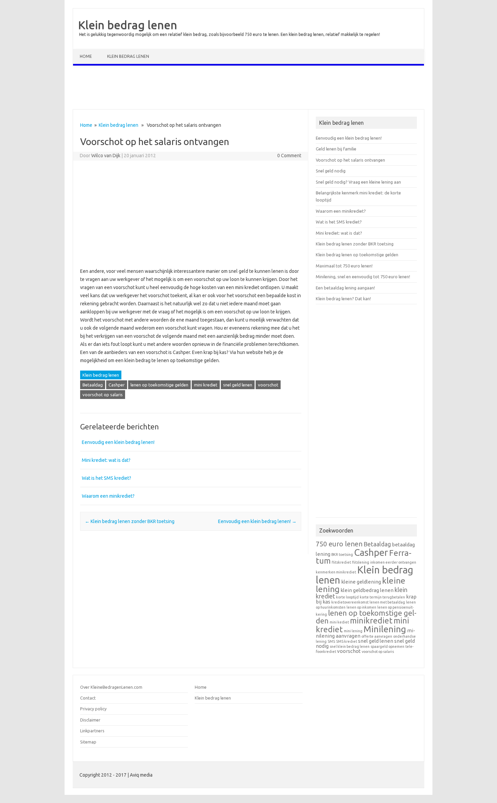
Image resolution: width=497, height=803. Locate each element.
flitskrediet (341, 562)
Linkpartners (92, 730)
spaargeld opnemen (387, 646)
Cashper (117, 384)
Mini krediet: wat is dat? (106, 460)
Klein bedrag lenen (127, 24)
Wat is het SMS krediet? (106, 478)
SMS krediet (346, 641)
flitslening (360, 562)
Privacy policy (93, 708)
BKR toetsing (342, 554)
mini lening (353, 631)
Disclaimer (90, 719)
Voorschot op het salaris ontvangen (350, 160)
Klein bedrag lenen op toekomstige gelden (357, 254)
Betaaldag (92, 384)
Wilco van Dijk (105, 155)
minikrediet (371, 620)
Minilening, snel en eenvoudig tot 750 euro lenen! (363, 276)
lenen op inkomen (361, 607)
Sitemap (88, 741)
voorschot (268, 384)
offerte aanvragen (376, 636)
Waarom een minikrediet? (108, 496)
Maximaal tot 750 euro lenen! (344, 265)
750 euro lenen (339, 544)
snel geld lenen (237, 384)
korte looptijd (347, 597)
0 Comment (289, 155)
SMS (331, 641)
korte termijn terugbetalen (382, 597)
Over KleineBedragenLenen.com (111, 687)
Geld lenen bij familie (336, 148)
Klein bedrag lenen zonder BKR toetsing (129, 521)
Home (86, 56)
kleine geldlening (361, 582)
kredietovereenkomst (350, 602)
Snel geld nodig (331, 170)
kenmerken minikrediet (336, 572)
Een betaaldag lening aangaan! (345, 287)
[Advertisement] (248, 89)
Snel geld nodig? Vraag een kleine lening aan (358, 182)
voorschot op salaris (102, 394)
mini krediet (205, 384)
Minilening (384, 629)
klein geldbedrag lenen (367, 590)
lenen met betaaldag (387, 602)
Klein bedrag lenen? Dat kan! (343, 298)
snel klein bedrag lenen (350, 646)
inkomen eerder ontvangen (393, 562)
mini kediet (339, 622)
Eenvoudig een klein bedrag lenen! (118, 442)
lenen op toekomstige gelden (159, 384)
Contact (88, 697)
